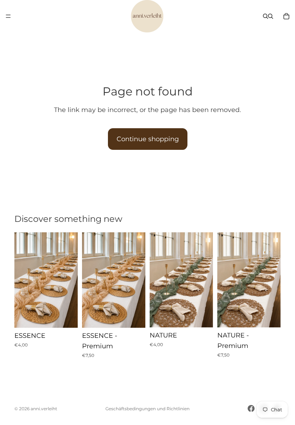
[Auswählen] (66, 316)
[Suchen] (265, 16)
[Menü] (8, 16)
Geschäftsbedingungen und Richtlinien (147, 408)
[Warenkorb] (286, 16)
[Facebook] (251, 408)
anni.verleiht (44, 408)
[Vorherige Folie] (22, 280)
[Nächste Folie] (70, 280)
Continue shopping (148, 139)
